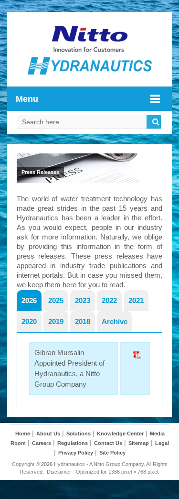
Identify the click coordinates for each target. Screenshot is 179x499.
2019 (55, 321)
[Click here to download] (135, 368)
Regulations (72, 443)
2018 (82, 321)
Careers (41, 443)
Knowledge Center (120, 433)
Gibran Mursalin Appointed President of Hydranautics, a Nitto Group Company (69, 368)
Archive (114, 321)
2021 (136, 300)
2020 (29, 321)
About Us (48, 433)
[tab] (29, 300)
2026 (29, 300)
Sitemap (138, 443)
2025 (55, 300)
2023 (82, 300)
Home (22, 433)
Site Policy (112, 453)
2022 (109, 300)
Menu (27, 99)
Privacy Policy (75, 453)
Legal (162, 443)
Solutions (78, 433)
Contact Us (108, 443)
